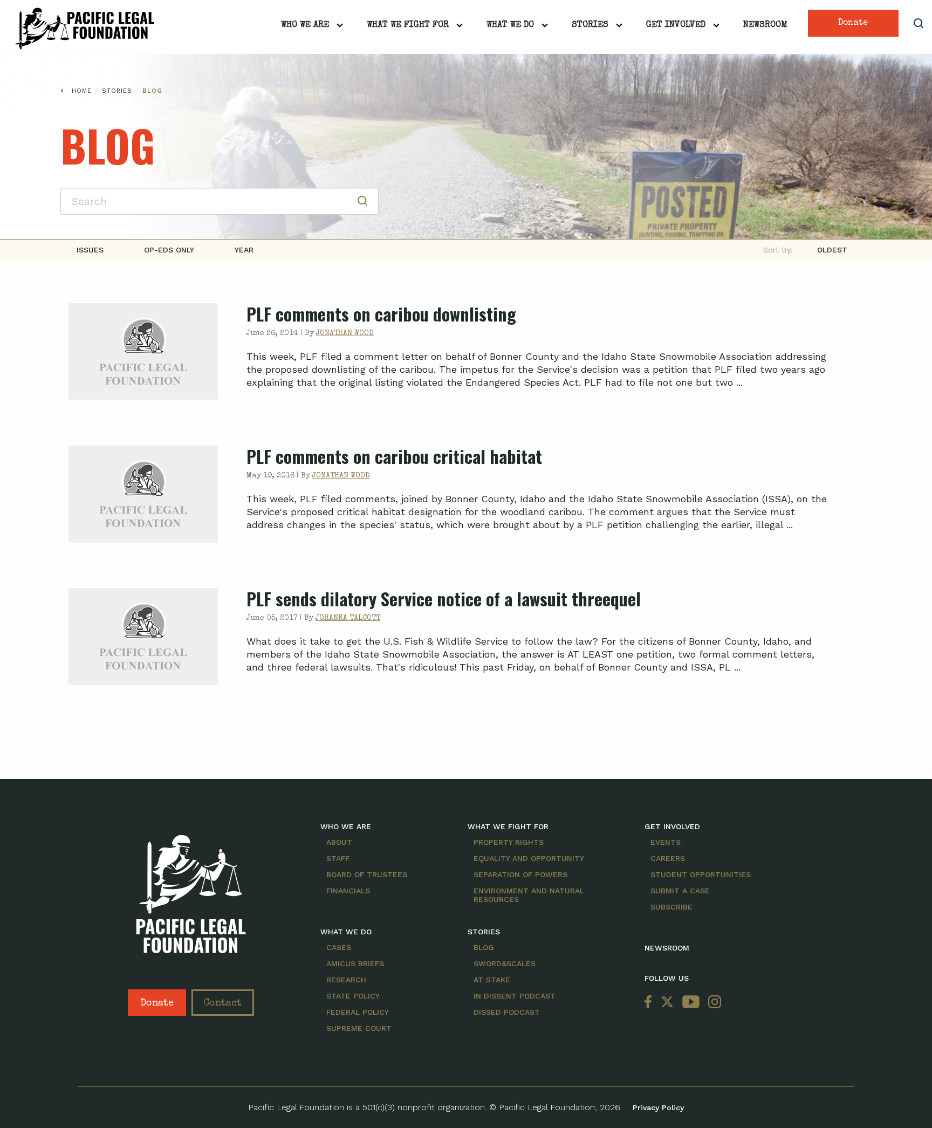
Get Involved (675, 25)
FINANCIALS (348, 890)
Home (82, 90)
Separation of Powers (520, 874)
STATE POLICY (353, 996)
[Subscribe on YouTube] (691, 1002)
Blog (152, 90)
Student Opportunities (700, 874)
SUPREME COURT (359, 1028)
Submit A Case (680, 890)
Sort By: (778, 249)
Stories (590, 25)
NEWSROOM (667, 948)
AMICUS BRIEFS (355, 963)
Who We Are (305, 25)
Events (665, 842)
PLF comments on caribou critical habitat (394, 456)
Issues (90, 249)
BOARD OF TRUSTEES (366, 874)
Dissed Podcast (507, 1012)
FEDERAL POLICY (357, 1012)
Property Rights (509, 842)
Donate (853, 23)
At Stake (492, 979)
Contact (223, 1003)
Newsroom (765, 25)
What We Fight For (408, 25)
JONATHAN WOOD (345, 333)
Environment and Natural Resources (529, 895)
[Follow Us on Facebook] (650, 1002)
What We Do (510, 25)
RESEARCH (346, 979)
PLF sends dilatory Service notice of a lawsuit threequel (443, 598)
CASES (338, 947)
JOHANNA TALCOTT (348, 618)
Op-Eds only (169, 249)
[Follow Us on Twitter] (667, 1002)
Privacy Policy (658, 1107)
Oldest (832, 249)
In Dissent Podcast (515, 996)
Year (244, 249)
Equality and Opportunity (529, 858)
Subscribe (671, 907)
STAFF (338, 858)
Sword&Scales (505, 963)
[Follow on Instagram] (712, 1002)
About (339, 842)
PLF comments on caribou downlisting (381, 313)
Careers (667, 858)
